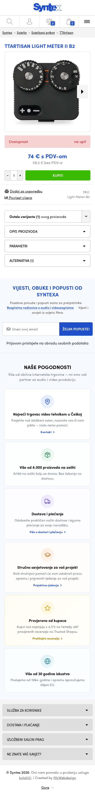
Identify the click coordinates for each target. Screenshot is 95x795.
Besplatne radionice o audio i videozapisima (40, 307)
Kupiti (58, 175)
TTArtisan (66, 32)
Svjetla (22, 32)
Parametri (18, 245)
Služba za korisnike (24, 710)
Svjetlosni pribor (43, 32)
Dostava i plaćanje (23, 724)
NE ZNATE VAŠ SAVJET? (24, 754)
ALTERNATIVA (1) (21, 260)
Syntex (7, 32)
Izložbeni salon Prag (25, 739)
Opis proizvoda (23, 231)
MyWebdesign (64, 777)
